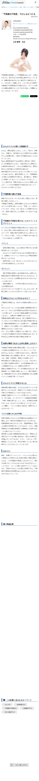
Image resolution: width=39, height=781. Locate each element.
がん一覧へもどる (21, 765)
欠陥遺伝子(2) (27, 708)
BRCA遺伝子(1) (10, 712)
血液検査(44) (21, 704)
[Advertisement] (19, 120)
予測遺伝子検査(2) (10, 708)
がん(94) (7, 704)
